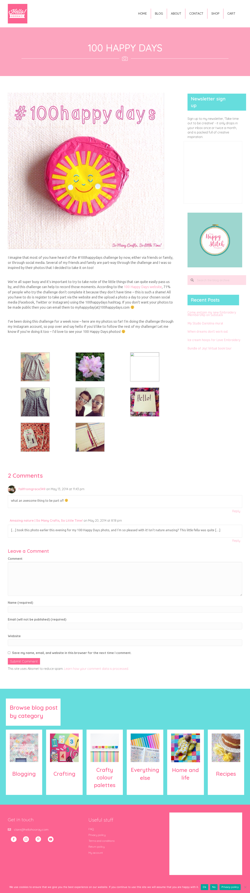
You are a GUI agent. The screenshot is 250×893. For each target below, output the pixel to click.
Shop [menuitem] (215, 13)
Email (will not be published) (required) (37, 619)
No (214, 887)
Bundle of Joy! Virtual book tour (210, 348)
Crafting (64, 773)
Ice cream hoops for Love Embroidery (214, 340)
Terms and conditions (101, 841)
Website (14, 636)
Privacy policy (97, 835)
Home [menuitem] (142, 13)
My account (95, 852)
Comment (15, 559)
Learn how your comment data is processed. (96, 669)
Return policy (96, 846)
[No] (245, 887)
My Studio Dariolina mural (205, 323)
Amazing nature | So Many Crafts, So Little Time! (46, 520)
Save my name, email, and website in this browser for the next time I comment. (71, 653)
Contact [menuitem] (196, 13)
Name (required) (20, 603)
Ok (204, 887)
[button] (14, 839)
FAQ (91, 829)
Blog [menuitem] (159, 13)
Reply (236, 511)
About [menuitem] (176, 13)
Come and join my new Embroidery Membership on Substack (212, 314)
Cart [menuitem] (231, 13)
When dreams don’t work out (208, 331)
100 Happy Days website (143, 287)
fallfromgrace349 (32, 489)
